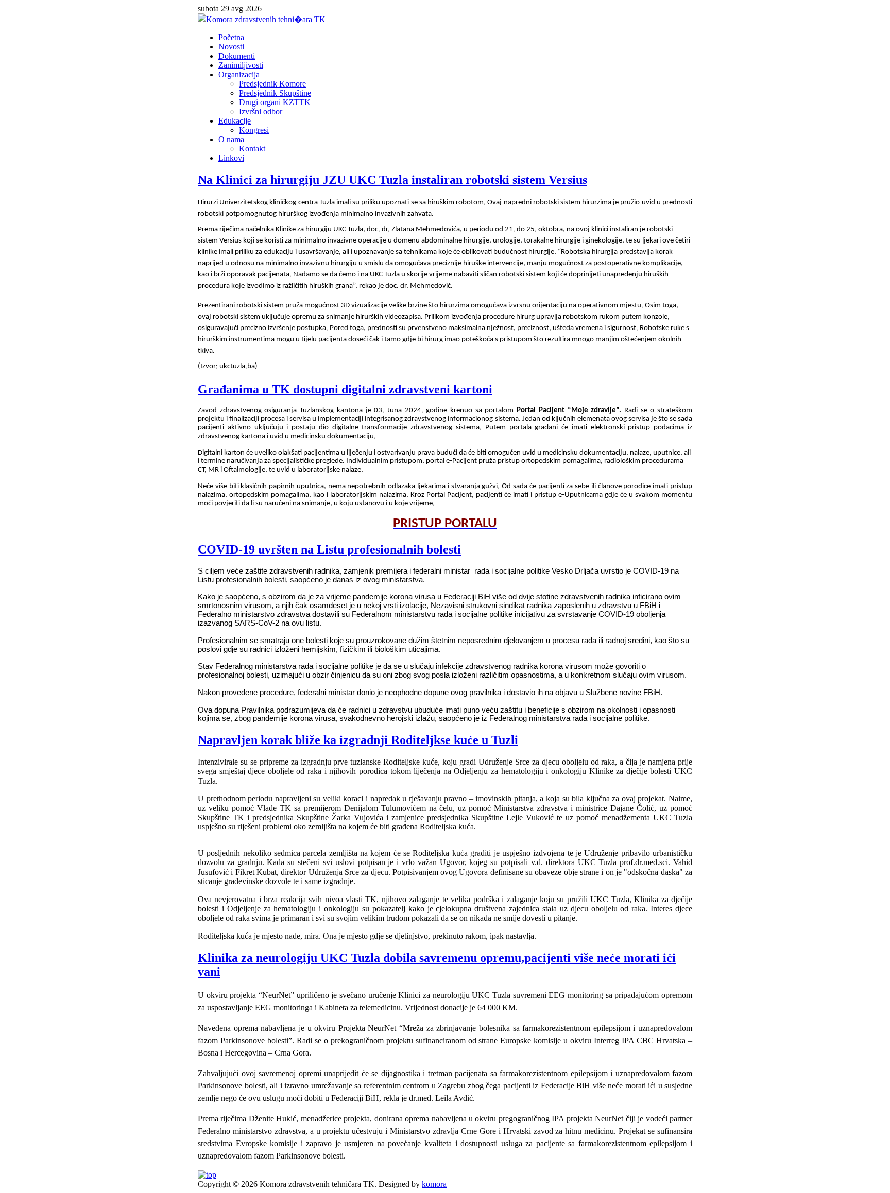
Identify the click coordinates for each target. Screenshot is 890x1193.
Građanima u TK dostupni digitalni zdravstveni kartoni (345, 389)
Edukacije (234, 120)
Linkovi (231, 157)
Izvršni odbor (260, 111)
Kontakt (252, 148)
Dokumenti (236, 55)
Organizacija (239, 74)
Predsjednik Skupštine (275, 93)
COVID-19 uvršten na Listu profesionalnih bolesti (329, 549)
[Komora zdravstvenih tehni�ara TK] (262, 19)
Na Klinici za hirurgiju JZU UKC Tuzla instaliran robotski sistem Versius (392, 179)
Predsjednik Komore (272, 83)
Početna (231, 37)
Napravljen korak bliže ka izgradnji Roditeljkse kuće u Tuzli (358, 740)
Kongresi (254, 130)
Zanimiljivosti (240, 65)
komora (434, 1184)
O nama (231, 139)
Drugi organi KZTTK (275, 102)
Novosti (231, 46)
